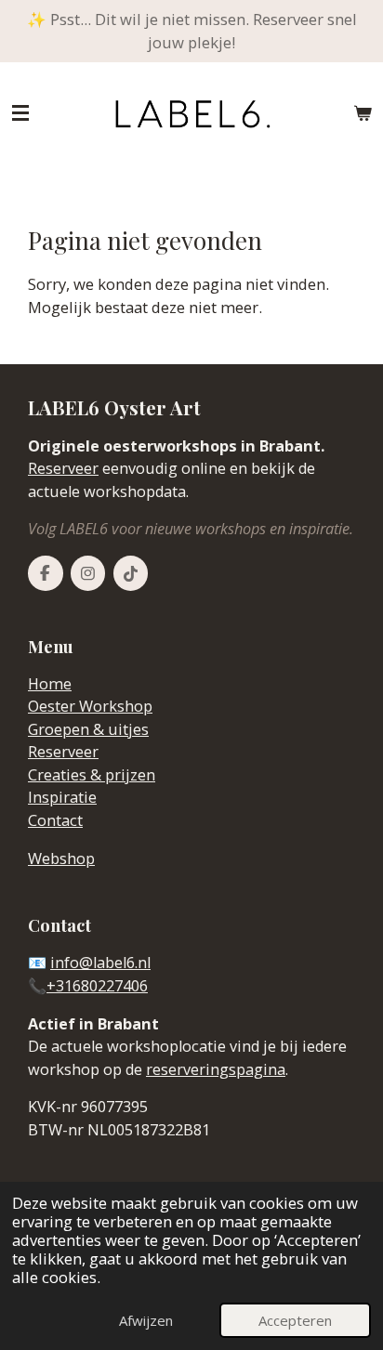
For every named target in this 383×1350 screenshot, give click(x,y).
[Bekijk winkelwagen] (362, 113)
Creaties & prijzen (91, 775)
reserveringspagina (215, 1069)
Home (50, 684)
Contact (55, 820)
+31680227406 (97, 986)
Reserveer (63, 468)
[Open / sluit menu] (20, 113)
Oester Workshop (90, 706)
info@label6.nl (100, 962)
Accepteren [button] (295, 1320)
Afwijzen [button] (146, 1320)
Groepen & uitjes (88, 729)
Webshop (61, 858)
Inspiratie (62, 797)
